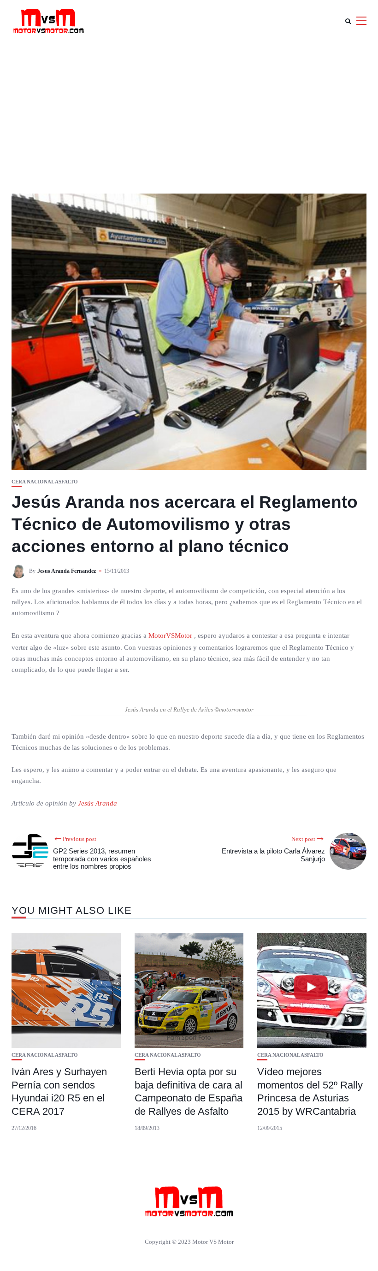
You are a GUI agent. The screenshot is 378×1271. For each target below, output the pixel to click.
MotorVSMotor (171, 635)
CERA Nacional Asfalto (45, 481)
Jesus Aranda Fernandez (66, 571)
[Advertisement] (189, 110)
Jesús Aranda (97, 803)
